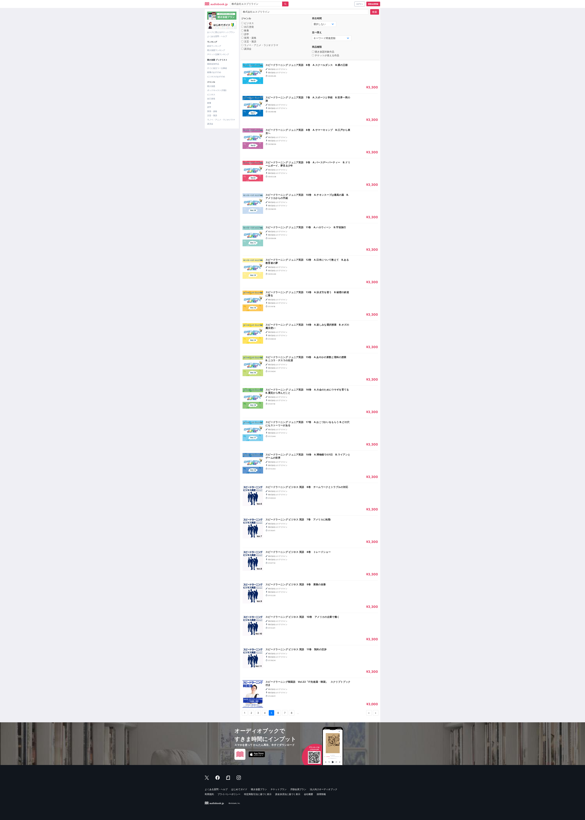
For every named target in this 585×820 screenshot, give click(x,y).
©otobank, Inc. (234, 803)
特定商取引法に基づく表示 (257, 794)
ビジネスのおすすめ (216, 76)
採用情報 (321, 794)
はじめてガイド (239, 789)
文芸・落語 (212, 115)
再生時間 (317, 18)
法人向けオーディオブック (323, 789)
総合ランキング (214, 46)
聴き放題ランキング (216, 50)
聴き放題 (211, 86)
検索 (374, 11)
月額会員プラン (298, 789)
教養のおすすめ (214, 72)
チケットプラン (279, 789)
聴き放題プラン (259, 789)
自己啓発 (211, 98)
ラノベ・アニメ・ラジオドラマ (221, 119)
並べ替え (317, 32)
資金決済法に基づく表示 (287, 794)
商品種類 (317, 46)
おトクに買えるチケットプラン (221, 32)
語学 (209, 107)
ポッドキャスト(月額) (217, 90)
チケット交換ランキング (218, 54)
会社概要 (308, 794)
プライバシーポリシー (229, 794)
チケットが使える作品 (326, 55)
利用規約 (209, 794)
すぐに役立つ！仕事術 (217, 68)
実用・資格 (212, 111)
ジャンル (246, 18)
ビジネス (211, 94)
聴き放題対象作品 (324, 51)
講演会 (210, 124)
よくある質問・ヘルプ (217, 36)
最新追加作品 (213, 64)
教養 (209, 103)
